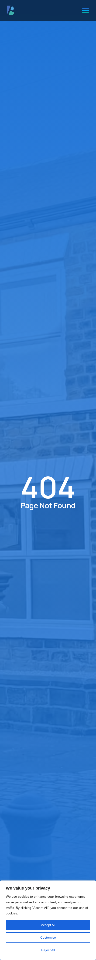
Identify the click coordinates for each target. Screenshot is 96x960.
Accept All (48, 925)
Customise (48, 937)
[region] (48, 920)
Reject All (48, 950)
